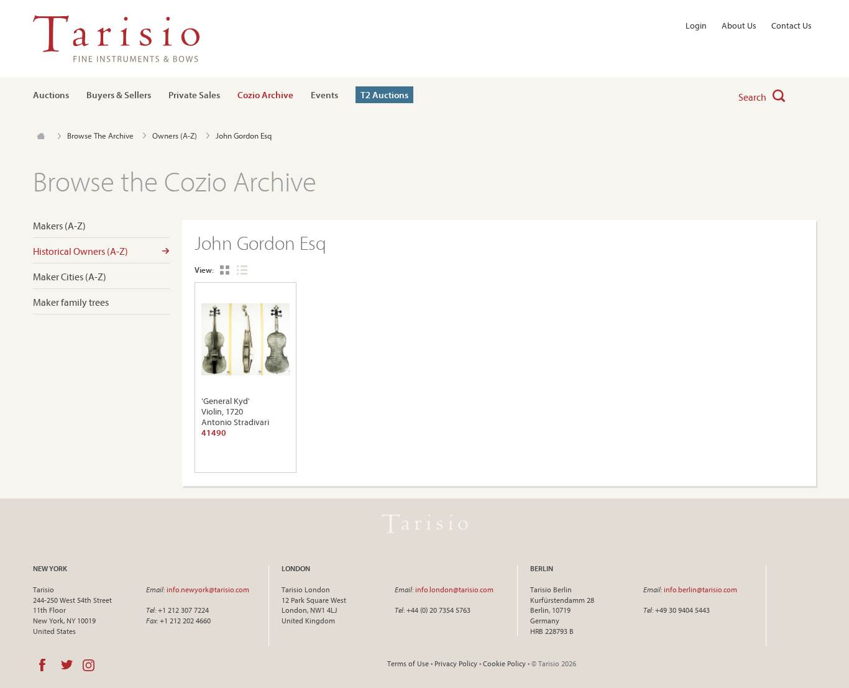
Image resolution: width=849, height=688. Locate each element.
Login (696, 25)
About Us (739, 25)
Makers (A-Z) (59, 226)
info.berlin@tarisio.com (700, 589)
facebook (42, 665)
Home (40, 136)
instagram (88, 665)
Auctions (51, 95)
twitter (67, 665)
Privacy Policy (455, 663)
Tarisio (424, 524)
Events (324, 95)
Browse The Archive (100, 135)
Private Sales (194, 95)
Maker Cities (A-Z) (69, 277)
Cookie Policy (504, 663)
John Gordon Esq (244, 135)
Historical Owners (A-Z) (80, 251)
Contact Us (791, 25)
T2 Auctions (384, 95)
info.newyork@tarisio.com (208, 589)
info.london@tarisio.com (454, 589)
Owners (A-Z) (174, 135)
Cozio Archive (265, 95)
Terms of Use (408, 663)
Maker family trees (71, 302)
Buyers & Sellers (118, 95)
